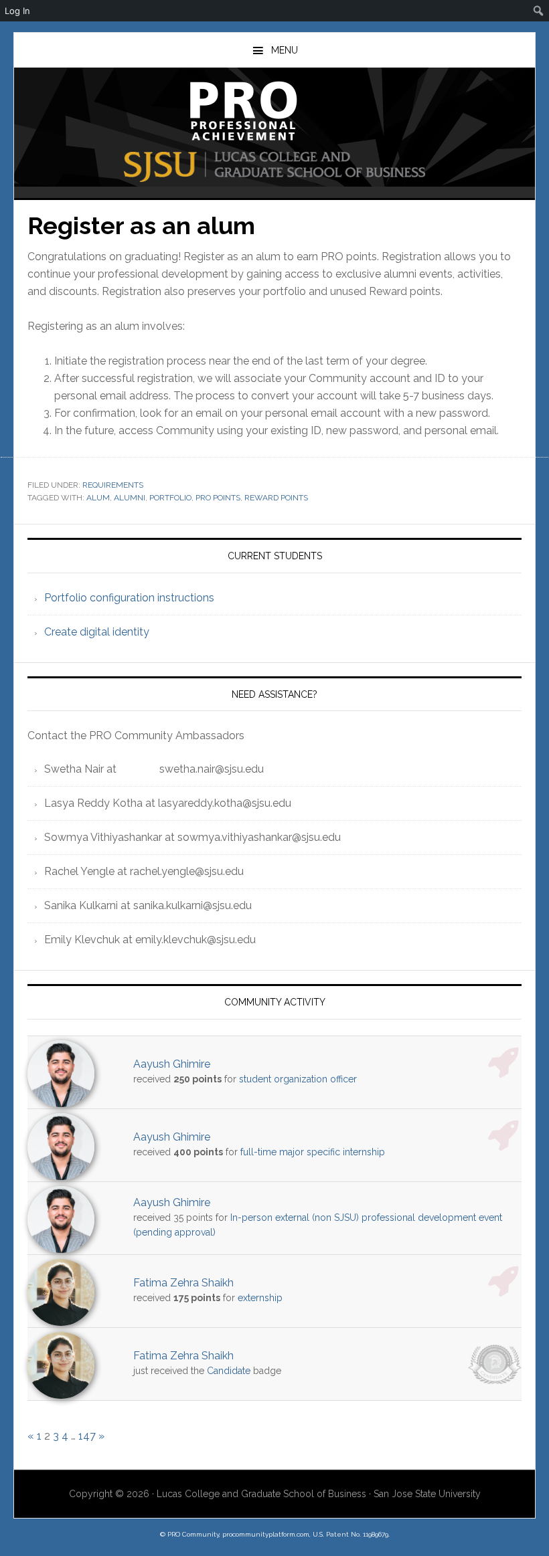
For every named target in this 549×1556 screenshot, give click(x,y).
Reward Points (276, 497)
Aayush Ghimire (171, 1064)
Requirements (112, 485)
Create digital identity (96, 631)
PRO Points (217, 497)
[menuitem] (538, 10)
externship (260, 1297)
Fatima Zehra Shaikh (183, 1282)
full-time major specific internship (312, 1152)
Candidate (228, 1370)
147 (87, 1436)
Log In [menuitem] (17, 10)
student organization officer (298, 1079)
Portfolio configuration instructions (129, 597)
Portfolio (170, 497)
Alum (98, 497)
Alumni (129, 497)
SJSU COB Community (274, 111)
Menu (284, 50)
